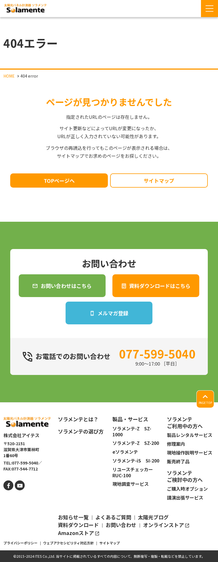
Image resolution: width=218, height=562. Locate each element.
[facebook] (8, 485)
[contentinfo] (109, 482)
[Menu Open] (209, 8)
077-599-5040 (157, 353)
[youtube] (20, 485)
